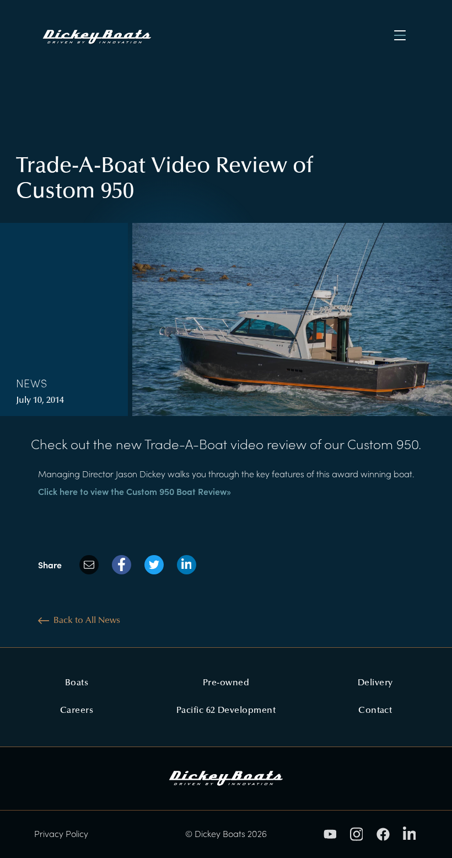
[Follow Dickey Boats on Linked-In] (409, 834)
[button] (399, 35)
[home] (106, 35)
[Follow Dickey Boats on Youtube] (330, 834)
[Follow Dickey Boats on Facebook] (383, 834)
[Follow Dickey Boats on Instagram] (356, 834)
